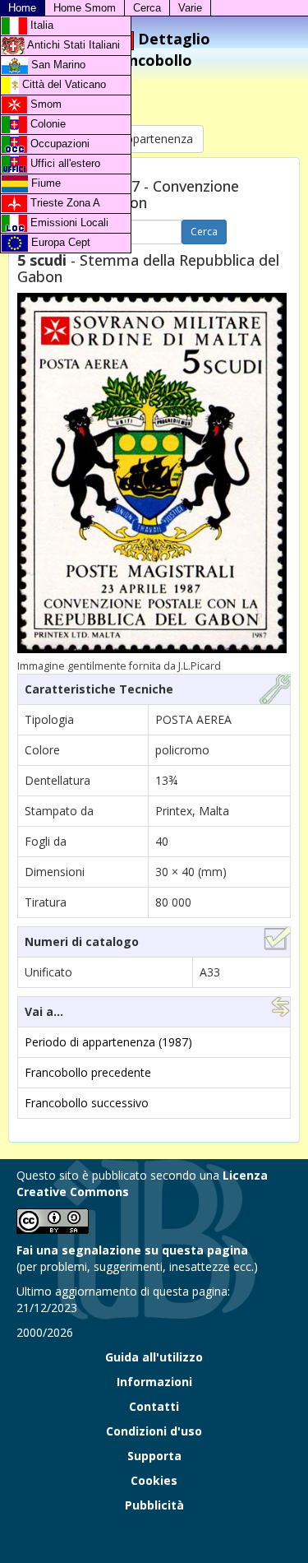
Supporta (154, 1455)
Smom (44, 104)
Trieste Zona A (63, 203)
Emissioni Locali (67, 222)
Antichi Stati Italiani (72, 45)
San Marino (56, 64)
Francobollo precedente (88, 1072)
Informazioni (154, 1381)
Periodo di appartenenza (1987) (108, 1042)
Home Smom (84, 8)
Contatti (154, 1406)
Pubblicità (154, 1505)
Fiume (44, 183)
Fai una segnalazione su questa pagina (132, 1250)
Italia (40, 25)
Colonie (46, 124)
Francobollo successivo (87, 1103)
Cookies (154, 1480)
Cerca (147, 8)
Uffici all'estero (63, 163)
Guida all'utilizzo (154, 1357)
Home (22, 8)
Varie (190, 8)
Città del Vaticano (62, 84)
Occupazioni (58, 143)
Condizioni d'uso (154, 1431)
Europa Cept (59, 242)
